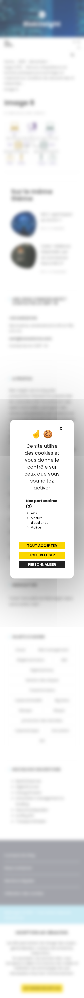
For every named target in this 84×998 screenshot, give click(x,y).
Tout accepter (42, 545)
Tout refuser (42, 555)
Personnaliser (42, 564)
